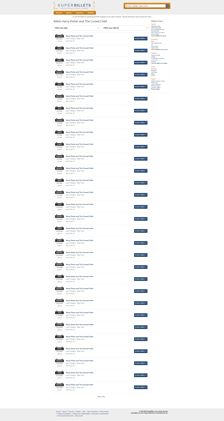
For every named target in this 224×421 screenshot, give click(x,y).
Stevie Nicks (154, 46)
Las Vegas (154, 72)
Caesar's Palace (156, 87)
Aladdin (153, 57)
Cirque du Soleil (155, 55)
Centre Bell (154, 82)
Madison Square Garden (158, 81)
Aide (83, 411)
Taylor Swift (154, 48)
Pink (152, 41)
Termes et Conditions (64, 414)
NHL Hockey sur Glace (157, 32)
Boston (153, 75)
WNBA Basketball (156, 27)
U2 (152, 44)
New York (154, 69)
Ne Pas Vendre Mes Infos (65, 416)
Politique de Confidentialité (81, 414)
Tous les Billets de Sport (158, 36)
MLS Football (155, 34)
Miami (152, 73)
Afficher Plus (101, 397)
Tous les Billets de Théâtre (159, 63)
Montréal (153, 70)
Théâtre (91, 13)
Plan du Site (79, 416)
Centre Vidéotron (156, 84)
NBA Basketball (155, 26)
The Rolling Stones (156, 43)
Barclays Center (155, 86)
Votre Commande (92, 411)
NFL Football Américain (157, 29)
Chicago (153, 61)
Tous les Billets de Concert (159, 49)
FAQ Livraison (104, 411)
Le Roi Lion (154, 60)
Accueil (59, 13)
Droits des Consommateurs (100, 414)
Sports (69, 13)
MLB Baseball (155, 31)
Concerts (79, 13)
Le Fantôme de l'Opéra (157, 58)
